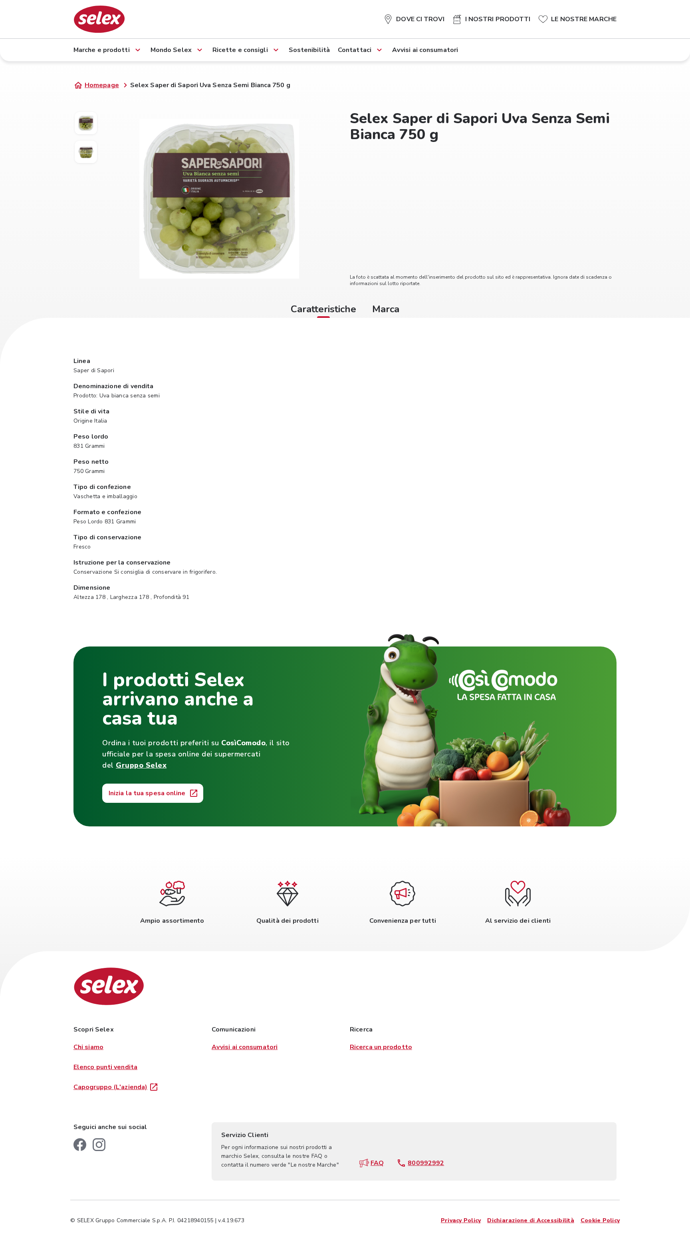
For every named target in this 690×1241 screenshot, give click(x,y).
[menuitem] (413, 17)
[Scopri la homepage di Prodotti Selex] (99, 19)
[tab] (323, 310)
